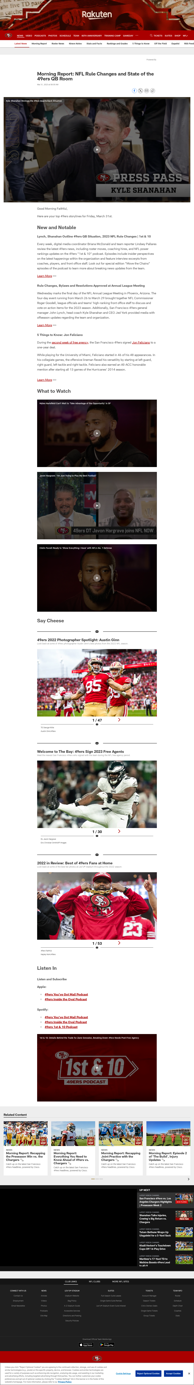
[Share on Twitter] (140, 92)
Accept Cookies (173, 1373)
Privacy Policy (65, 1382)
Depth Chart (178, 1306)
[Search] (151, 35)
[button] (97, 149)
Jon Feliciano (141, 342)
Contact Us (18, 1296)
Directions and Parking (72, 1316)
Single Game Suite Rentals (111, 1301)
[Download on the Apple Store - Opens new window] (86, 1345)
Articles (44, 1296)
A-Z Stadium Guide (72, 1306)
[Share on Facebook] (134, 92)
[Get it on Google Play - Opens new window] (107, 1346)
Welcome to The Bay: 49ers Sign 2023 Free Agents (80, 751)
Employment (18, 1301)
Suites (111, 1291)
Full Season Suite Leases (111, 1296)
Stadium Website (72, 1296)
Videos (44, 1301)
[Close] (189, 1373)
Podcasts (44, 1311)
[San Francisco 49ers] (97, 1359)
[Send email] (146, 92)
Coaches (177, 1311)
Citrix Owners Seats (149, 1306)
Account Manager (149, 1296)
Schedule (177, 1301)
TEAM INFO (177, 1291)
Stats (178, 1316)
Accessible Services (72, 1311)
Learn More (44, 276)
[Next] (119, 720)
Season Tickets (149, 1301)
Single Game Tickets (149, 1311)
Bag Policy (72, 1301)
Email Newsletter (18, 1306)
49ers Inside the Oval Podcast (66, 999)
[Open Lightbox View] (97, 692)
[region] (97, 1374)
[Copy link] (152, 90)
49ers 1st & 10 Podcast (61, 1027)
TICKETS (149, 1291)
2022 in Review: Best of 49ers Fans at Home (75, 863)
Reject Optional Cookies (148, 1373)
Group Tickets (149, 1316)
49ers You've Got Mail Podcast (66, 994)
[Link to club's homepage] (8, 35)
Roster (177, 1296)
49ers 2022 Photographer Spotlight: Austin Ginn (78, 640)
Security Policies (72, 1321)
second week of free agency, (70, 342)
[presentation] (189, 1179)
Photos (44, 1306)
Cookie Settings (123, 1373)
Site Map (43, 1316)
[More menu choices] (137, 35)
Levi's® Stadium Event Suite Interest (111, 1306)
